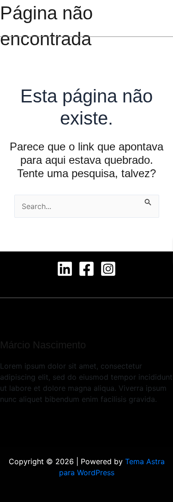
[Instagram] (108, 269)
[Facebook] (86, 269)
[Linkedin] (65, 269)
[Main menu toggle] (150, 18)
